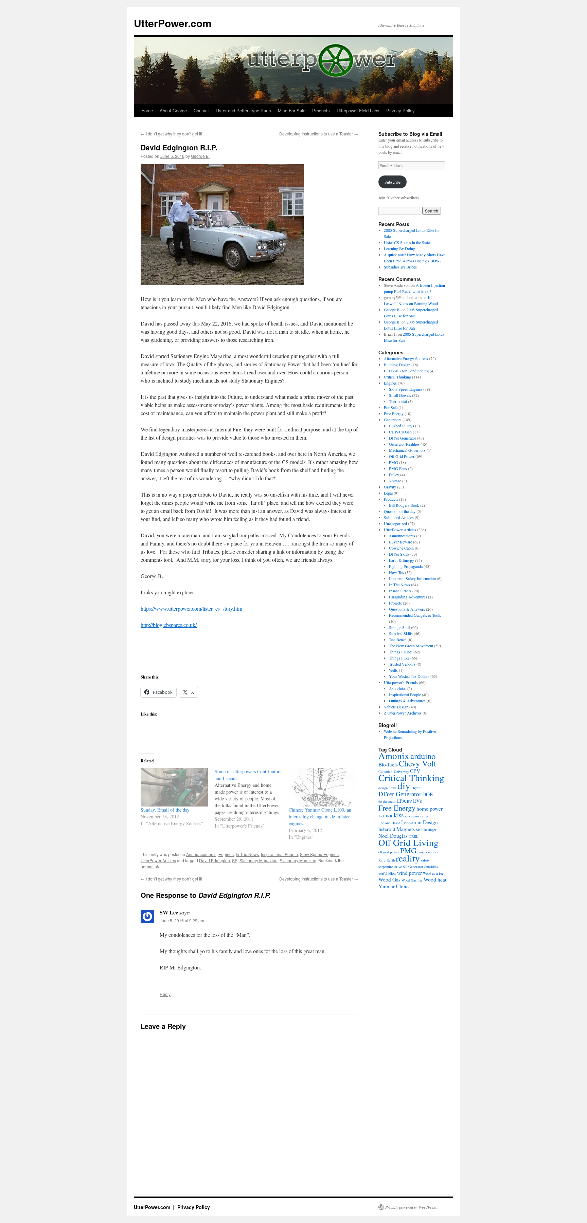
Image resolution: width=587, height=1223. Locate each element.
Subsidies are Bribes (400, 267)
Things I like (399, 658)
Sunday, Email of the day (165, 810)
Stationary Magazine (258, 860)
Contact (201, 110)
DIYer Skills (399, 554)
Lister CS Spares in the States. (408, 242)
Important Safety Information (412, 578)
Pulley (394, 474)
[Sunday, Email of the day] (174, 787)
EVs (417, 800)
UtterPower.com (173, 23)
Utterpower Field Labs (358, 110)
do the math (386, 801)
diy (403, 785)
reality (408, 858)
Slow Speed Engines (319, 854)
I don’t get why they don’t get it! (171, 133)
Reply (165, 994)
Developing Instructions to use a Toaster (318, 133)
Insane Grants (400, 590)
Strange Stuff (399, 627)
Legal (388, 493)
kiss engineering (416, 816)
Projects (395, 603)
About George (173, 110)
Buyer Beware (400, 541)
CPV (415, 770)
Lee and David (389, 822)
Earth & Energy (401, 560)
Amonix (393, 755)
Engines (226, 854)
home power (429, 808)
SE (234, 860)
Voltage (395, 480)
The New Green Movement (411, 645)
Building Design (397, 364)
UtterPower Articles (158, 860)
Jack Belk (385, 816)
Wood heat (435, 879)
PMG (393, 462)
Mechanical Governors (407, 450)
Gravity (390, 486)
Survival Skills (401, 633)
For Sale (390, 407)
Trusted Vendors (402, 664)
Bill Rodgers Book (404, 505)
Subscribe (393, 182)
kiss (399, 815)
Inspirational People (279, 854)
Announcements (201, 854)
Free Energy (394, 413)
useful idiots (387, 873)
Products (321, 110)
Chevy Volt (417, 763)
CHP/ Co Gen (400, 431)
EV (409, 801)
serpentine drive (390, 866)
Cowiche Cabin (401, 548)
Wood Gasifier (412, 880)
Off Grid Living (408, 842)
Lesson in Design (419, 822)
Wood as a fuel (434, 873)
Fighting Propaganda (406, 566)
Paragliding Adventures (408, 596)
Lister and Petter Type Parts (243, 110)
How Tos (396, 572)
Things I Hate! (400, 651)
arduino (422, 755)
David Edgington (214, 860)
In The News (247, 854)
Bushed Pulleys (401, 425)
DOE (427, 794)
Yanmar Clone (393, 886)
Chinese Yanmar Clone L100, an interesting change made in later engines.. (320, 817)
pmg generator (428, 852)
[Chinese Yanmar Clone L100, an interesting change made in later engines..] (322, 787)
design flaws (387, 787)
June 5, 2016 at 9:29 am (182, 920)
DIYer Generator (402, 438)
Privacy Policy (400, 110)
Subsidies (431, 866)
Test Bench (398, 639)
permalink (150, 866)
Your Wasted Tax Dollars (409, 676)
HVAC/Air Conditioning (409, 370)
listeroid (386, 829)
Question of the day (399, 511)
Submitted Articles (399, 517)
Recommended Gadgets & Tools (415, 615)
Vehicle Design (396, 706)
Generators (393, 419)
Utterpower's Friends (401, 682)
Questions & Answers (407, 609)
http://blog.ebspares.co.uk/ (169, 624)
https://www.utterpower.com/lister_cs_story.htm (191, 608)
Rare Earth (386, 860)
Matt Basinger (426, 829)
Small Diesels (400, 395)
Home (147, 110)
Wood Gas (389, 879)
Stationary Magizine (298, 860)
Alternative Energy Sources (406, 358)
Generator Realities (404, 444)
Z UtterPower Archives (403, 713)
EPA (401, 800)
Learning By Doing (399, 248)
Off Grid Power (401, 456)
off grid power (388, 852)
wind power (409, 872)
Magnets (405, 829)
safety (425, 860)
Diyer (415, 787)
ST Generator (413, 866)
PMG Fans (398, 468)
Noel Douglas (393, 835)
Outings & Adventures (407, 700)
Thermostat (398, 401)
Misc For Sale (291, 110)
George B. (200, 156)
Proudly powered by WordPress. (411, 1207)
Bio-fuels (388, 764)
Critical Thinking (397, 376)
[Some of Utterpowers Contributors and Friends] (252, 798)
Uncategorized (395, 523)
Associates (397, 688)
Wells (393, 670)
